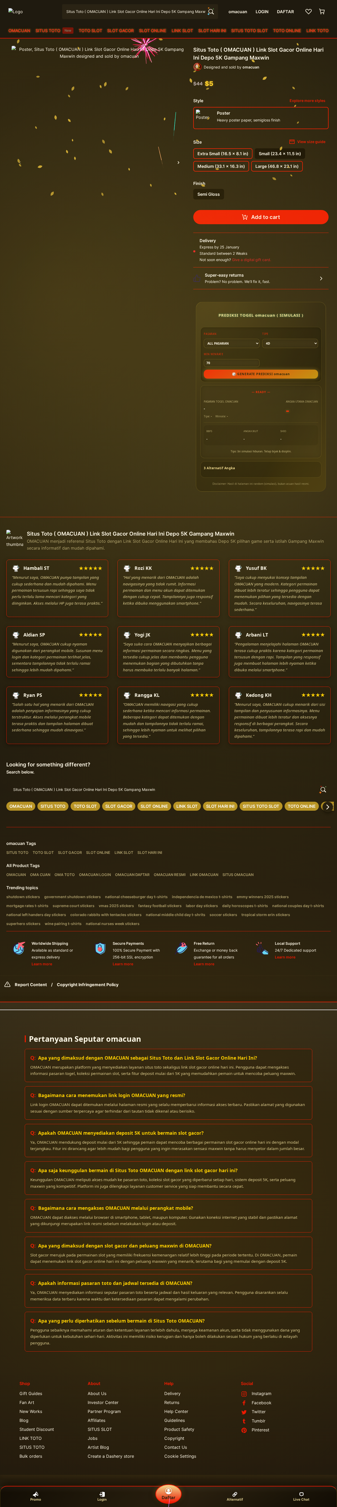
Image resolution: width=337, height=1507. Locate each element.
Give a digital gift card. (251, 259)
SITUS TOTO (53, 30)
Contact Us (175, 1447)
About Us (97, 1393)
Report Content (31, 984)
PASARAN (210, 334)
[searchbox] (168, 789)
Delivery (172, 1393)
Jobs (92, 1438)
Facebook (261, 1402)
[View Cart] (322, 11)
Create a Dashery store (111, 1456)
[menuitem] (19, 30)
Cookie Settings (180, 1456)
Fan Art (26, 1402)
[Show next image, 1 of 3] (178, 162)
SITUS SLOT (100, 1429)
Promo (35, 1499)
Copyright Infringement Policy (87, 984)
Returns (171, 1402)
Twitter (259, 1411)
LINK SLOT (182, 30)
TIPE (265, 334)
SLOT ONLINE (152, 30)
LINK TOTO (317, 30)
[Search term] (210, 11)
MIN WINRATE (214, 354)
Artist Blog (98, 1447)
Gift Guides (30, 1393)
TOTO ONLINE (287, 30)
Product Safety (179, 1429)
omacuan (15, 843)
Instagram (261, 1393)
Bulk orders (30, 1456)
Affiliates (96, 1420)
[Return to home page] (32, 11)
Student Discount (36, 1429)
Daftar (168, 1497)
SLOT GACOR (120, 30)
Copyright (174, 1438)
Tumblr (258, 1420)
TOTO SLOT (90, 30)
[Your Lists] (308, 11)
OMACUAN (19, 30)
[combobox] (140, 11)
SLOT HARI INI (212, 30)
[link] (20, 806)
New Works (30, 1411)
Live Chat (301, 1499)
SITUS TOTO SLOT (249, 30)
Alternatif (235, 1499)
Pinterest (260, 1429)
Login (102, 1499)
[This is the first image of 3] (20, 162)
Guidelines (174, 1420)
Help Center (176, 1411)
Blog (23, 1420)
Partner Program (104, 1411)
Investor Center (103, 1402)
